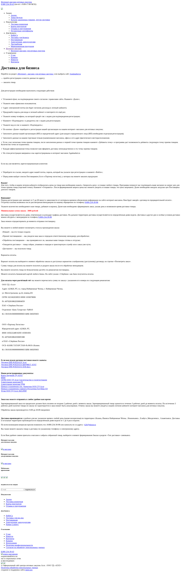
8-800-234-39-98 (91, 202)
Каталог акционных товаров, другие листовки (30, 20)
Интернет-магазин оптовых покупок (16, 2)
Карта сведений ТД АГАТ (12, 375)
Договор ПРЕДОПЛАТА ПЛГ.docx (16, 367)
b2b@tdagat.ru (90, 425)
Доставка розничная (19, 24)
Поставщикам (17, 40)
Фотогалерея (11, 543)
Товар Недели (17, 17)
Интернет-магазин (13, 49)
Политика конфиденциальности (19, 545)
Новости (14, 60)
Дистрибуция (16, 44)
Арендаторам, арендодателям (23, 42)
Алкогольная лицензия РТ (12, 382)
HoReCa (14, 35)
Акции (14, 15)
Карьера (14, 57)
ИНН (3, 378)
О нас (13, 55)
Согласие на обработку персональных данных (25, 547)
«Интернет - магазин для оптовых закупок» (35, 74)
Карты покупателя (18, 26)
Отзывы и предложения (21, 29)
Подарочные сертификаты (22, 31)
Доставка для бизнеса (20, 37)
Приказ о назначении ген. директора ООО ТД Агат (22, 386)
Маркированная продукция (22, 46)
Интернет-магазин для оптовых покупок (28, 51)
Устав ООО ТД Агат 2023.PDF (14, 391)
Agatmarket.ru (75, 74)
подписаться (30, 489)
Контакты (15, 62)
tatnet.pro (29, 570)
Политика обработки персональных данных (19, 568)
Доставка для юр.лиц (15, 518)
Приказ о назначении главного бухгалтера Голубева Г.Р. (24, 389)
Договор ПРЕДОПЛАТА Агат (14, 362)
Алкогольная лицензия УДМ (13, 384)
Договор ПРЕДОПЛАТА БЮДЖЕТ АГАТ (18, 365)
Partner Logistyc (12, 524)
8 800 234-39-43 (7, 4)
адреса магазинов (10, 554)
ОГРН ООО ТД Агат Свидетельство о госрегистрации (24, 380)
